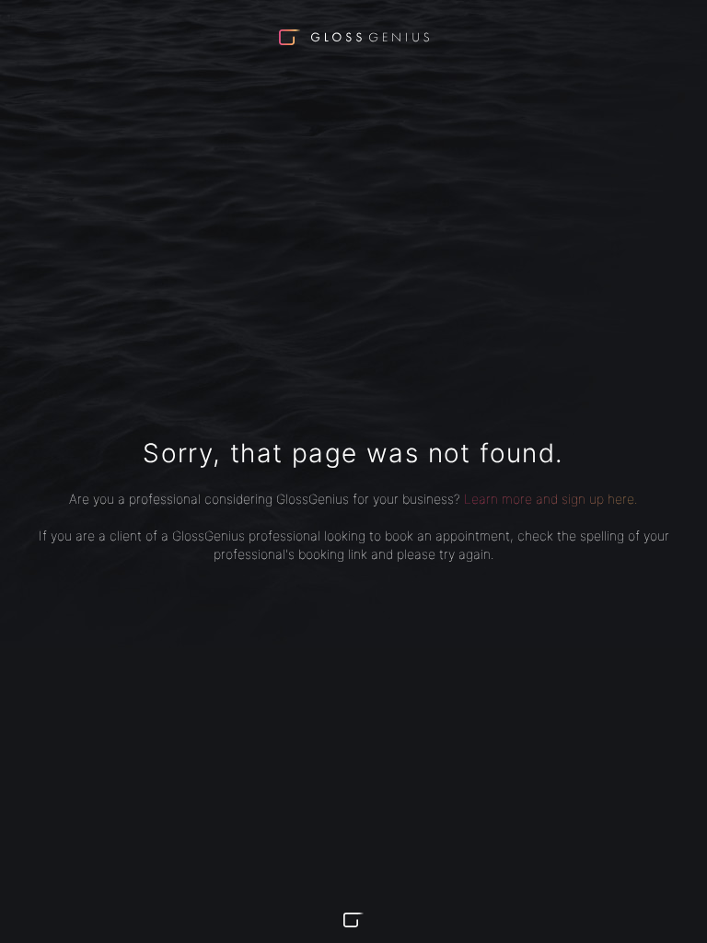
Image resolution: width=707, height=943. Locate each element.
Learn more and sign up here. (551, 498)
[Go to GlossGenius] (353, 920)
